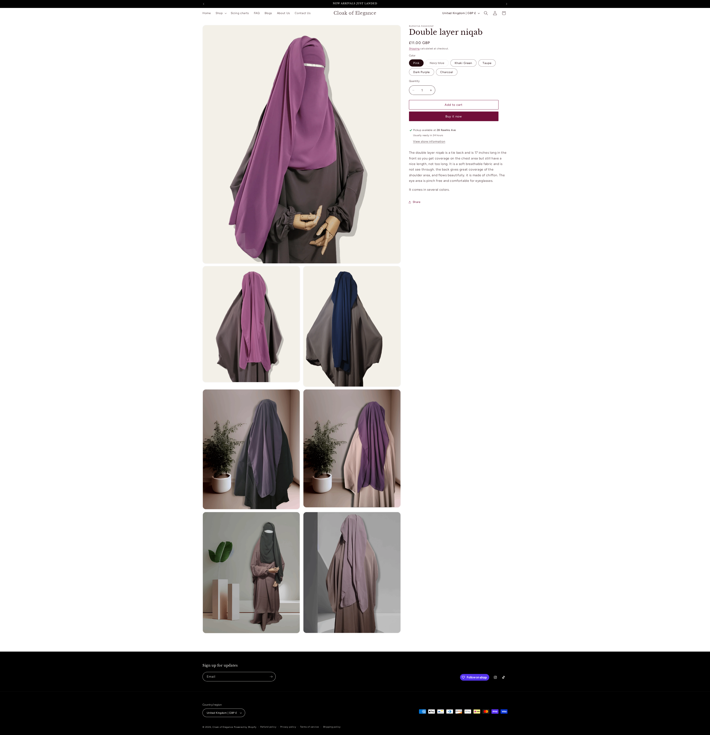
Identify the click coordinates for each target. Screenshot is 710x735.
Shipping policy (332, 727)
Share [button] (416, 202)
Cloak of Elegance (222, 727)
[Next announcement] (507, 4)
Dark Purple (421, 72)
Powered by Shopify (245, 727)
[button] (220, 13)
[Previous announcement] (204, 4)
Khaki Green (463, 63)
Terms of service (309, 727)
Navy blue (439, 64)
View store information (429, 141)
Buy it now (453, 116)
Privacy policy (288, 727)
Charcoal (446, 72)
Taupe (487, 63)
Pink (416, 63)
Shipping (414, 48)
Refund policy (268, 727)
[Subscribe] (271, 677)
